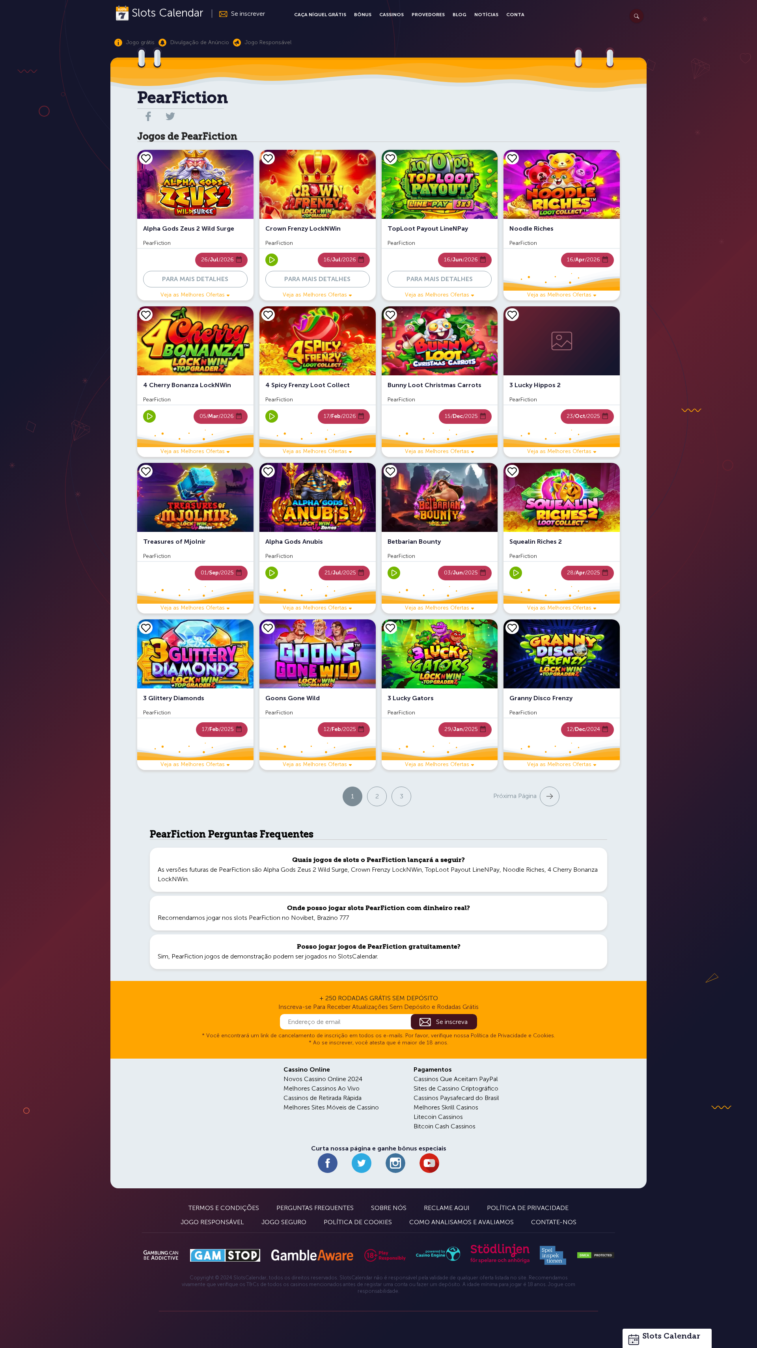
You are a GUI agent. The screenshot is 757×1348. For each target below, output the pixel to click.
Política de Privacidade (528, 1208)
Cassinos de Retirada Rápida (322, 1098)
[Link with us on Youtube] (429, 1163)
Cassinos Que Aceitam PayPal (456, 1079)
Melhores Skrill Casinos (446, 1107)
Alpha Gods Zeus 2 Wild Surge (305, 869)
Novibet (302, 917)
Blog (459, 14)
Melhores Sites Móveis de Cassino (331, 1107)
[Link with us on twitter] (170, 116)
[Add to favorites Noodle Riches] (512, 158)
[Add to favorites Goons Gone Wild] (268, 627)
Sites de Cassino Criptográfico (456, 1088)
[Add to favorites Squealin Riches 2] (512, 471)
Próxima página (515, 796)
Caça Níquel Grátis (320, 14)
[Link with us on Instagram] (395, 1163)
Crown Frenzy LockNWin (386, 869)
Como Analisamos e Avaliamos (461, 1222)
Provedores (428, 14)
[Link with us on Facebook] (327, 1163)
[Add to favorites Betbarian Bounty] (390, 471)
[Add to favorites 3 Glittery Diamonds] (146, 627)
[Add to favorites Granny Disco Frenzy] (512, 627)
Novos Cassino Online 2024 (322, 1079)
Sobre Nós (388, 1208)
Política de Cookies (358, 1222)
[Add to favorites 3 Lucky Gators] (390, 627)
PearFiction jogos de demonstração (222, 956)
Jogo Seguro (283, 1222)
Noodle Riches (523, 869)
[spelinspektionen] (553, 1255)
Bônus (362, 14)
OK (33, 1331)
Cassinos (391, 14)
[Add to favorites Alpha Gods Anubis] (268, 471)
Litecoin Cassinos (438, 1117)
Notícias (486, 14)
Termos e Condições (223, 1208)
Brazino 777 (333, 917)
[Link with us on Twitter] (361, 1163)
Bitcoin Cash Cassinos (444, 1126)
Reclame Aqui (447, 1208)
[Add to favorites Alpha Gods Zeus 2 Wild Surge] (146, 158)
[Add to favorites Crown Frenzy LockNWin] (268, 158)
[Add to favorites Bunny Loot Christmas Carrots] (390, 314)
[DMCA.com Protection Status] (595, 1255)
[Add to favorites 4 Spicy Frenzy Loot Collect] (268, 314)
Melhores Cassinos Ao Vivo (321, 1088)
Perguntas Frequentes (315, 1208)
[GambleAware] (312, 1255)
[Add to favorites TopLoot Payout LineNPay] (390, 158)
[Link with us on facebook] (148, 116)
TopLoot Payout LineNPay (462, 869)
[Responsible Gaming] (385, 1255)
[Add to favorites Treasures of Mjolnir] (146, 471)
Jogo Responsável (212, 1222)
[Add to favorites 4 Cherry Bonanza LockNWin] (146, 314)
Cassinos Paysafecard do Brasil (456, 1098)
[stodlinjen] (500, 1261)
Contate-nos (553, 1222)
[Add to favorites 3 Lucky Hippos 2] (512, 314)
